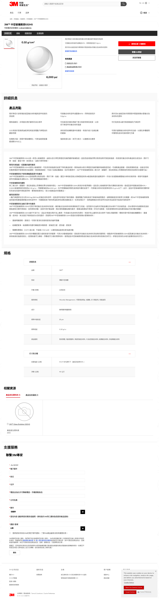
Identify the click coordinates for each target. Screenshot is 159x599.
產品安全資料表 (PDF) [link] (74, 67)
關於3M (11, 574)
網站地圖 (106, 578)
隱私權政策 (27, 593)
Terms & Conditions (37, 593)
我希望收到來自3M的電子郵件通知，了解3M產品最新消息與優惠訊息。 (40, 533)
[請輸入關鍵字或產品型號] (124, 4)
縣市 (11, 508)
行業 (19, 13)
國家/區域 (13, 524)
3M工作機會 (13, 578)
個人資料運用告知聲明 (43, 540)
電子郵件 (13, 469)
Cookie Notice (129, 583)
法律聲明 (19, 593)
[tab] (13, 395)
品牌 (27, 13)
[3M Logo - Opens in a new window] (21, 4)
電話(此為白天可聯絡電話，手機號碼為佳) (26, 492)
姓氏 (11, 477)
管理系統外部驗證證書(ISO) (69, 578)
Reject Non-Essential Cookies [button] (134, 587)
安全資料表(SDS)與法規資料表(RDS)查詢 (73, 574)
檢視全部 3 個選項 (138, 44)
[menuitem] (8, 33)
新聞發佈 (39, 574)
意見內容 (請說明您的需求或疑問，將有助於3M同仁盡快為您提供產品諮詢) (38, 517)
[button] (144, 592)
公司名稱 (13, 500)
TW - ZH (142, 3)
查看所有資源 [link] (69, 71)
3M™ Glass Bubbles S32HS (19, 424)
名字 (11, 485)
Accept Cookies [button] (130, 592)
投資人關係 (12, 581)
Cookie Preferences (49, 593)
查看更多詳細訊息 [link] (71, 51)
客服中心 (106, 574)
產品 (11, 13)
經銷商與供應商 (14, 585)
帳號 (145, 13)
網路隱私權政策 (28, 540)
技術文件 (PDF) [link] (72, 63)
